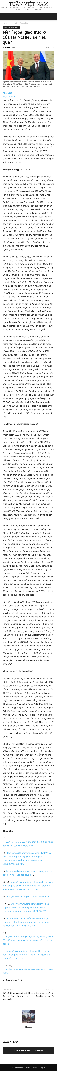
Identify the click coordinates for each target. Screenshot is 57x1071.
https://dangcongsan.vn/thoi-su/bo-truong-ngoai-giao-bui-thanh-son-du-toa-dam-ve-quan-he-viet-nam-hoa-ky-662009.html (27, 922)
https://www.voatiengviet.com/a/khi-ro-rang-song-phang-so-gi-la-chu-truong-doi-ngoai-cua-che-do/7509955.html (27, 955)
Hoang (7, 47)
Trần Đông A (9, 96)
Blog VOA (7, 93)
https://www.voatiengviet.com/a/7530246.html (28, 896)
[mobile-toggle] (4, 16)
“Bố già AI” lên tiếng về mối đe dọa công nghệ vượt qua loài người (15, 996)
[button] (53, 16)
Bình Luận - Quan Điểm (19, 23)
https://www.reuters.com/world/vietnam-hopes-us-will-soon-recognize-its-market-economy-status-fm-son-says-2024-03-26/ (26, 907)
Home (5, 23)
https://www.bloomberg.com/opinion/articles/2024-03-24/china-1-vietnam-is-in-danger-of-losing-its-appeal (28, 940)
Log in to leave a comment (28, 1050)
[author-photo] (28, 1023)
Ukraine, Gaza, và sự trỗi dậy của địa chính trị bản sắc (41, 994)
